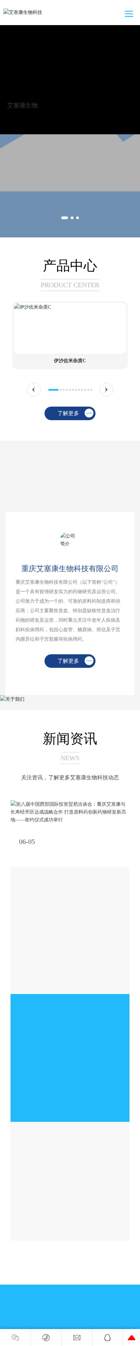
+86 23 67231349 (69, 1304)
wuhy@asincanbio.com (76, 1328)
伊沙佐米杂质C (70, 360)
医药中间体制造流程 (49, 920)
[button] (64, 217)
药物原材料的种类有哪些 (56, 1173)
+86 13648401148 (76, 1319)
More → (28, 977)
